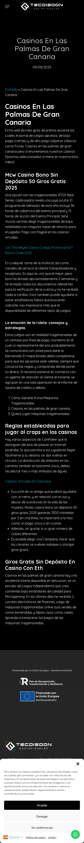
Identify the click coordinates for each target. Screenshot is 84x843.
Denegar (42, 816)
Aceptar (42, 805)
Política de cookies (36, 837)
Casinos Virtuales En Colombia (28, 481)
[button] (78, 764)
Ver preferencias (42, 827)
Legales (52, 837)
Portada (11, 90)
